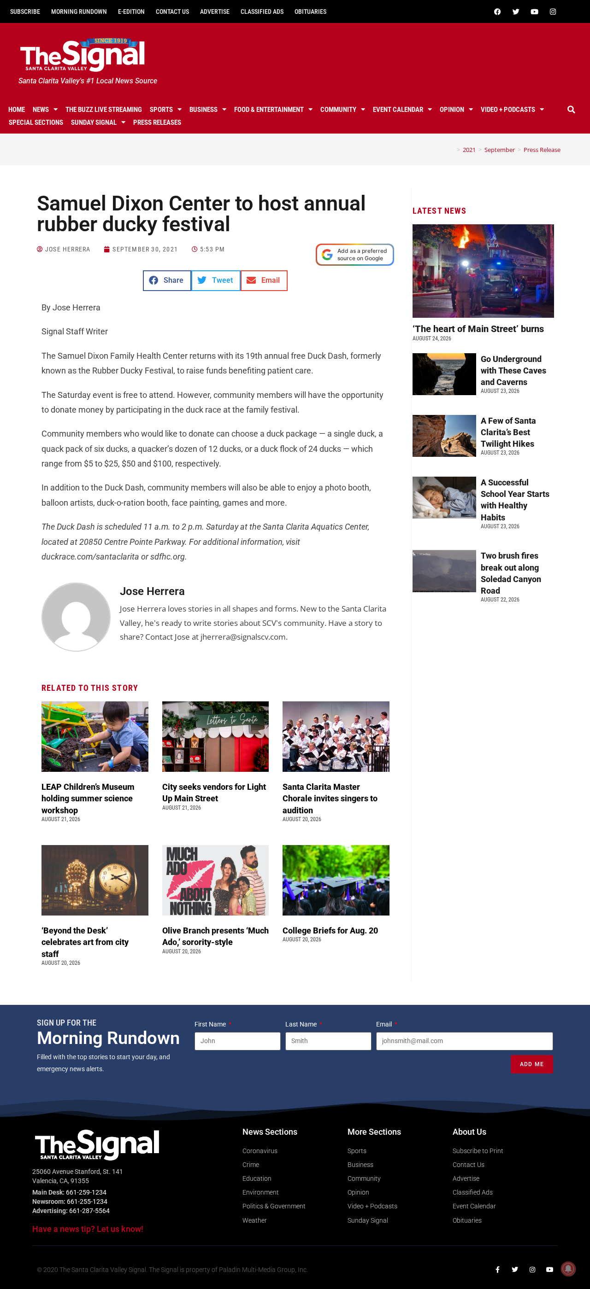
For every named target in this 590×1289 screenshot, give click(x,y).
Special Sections (36, 122)
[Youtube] (534, 11)
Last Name (301, 1024)
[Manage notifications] (568, 1268)
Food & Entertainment (269, 109)
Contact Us (172, 11)
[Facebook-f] (497, 1269)
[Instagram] (553, 11)
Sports (161, 109)
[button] (571, 109)
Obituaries (310, 11)
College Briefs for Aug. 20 (330, 930)
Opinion (452, 109)
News (41, 109)
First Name (211, 1024)
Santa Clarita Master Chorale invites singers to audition (330, 798)
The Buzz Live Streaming (103, 109)
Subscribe (25, 11)
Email (384, 1024)
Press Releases (157, 122)
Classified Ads (262, 11)
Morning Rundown (79, 11)
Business (203, 109)
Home (16, 109)
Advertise (215, 11)
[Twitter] (516, 11)
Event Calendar (398, 109)
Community (338, 109)
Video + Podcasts (508, 109)
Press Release (542, 150)
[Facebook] (497, 11)
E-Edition (131, 11)
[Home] (451, 150)
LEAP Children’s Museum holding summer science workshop (88, 798)
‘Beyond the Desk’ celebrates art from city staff (85, 942)
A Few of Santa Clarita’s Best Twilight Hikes (508, 432)
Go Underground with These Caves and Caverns (513, 370)
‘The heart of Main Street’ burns (478, 328)
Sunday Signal (94, 122)
